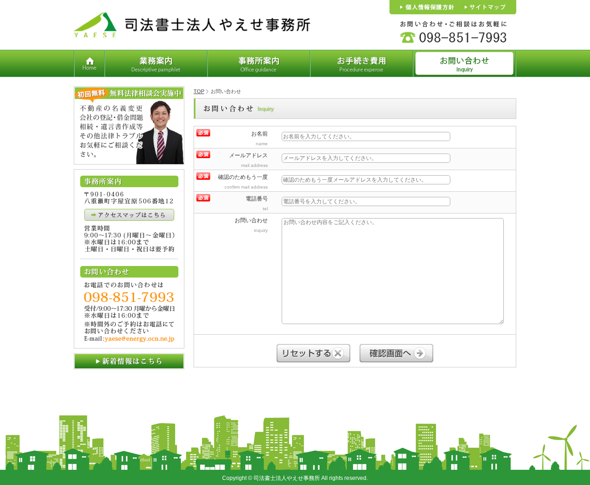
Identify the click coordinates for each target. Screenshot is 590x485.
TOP (199, 91)
